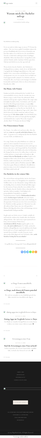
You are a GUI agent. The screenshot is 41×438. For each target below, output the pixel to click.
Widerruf (20, 420)
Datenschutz (20, 377)
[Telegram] (27, 252)
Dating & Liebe (20, 11)
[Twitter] (25, 252)
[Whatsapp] (30, 252)
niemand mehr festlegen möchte (13, 210)
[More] (36, 252)
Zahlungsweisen (20, 417)
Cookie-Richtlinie (20, 380)
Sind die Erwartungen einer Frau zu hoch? (20, 346)
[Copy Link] (33, 252)
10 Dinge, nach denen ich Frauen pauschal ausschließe (20, 291)
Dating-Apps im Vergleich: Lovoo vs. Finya (20, 319)
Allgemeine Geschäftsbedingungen (20, 412)
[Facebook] (22, 252)
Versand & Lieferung (20, 414)
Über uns (20, 372)
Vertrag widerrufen (20, 436)
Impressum (20, 374)
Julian (21, 19)
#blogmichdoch (31, 244)
